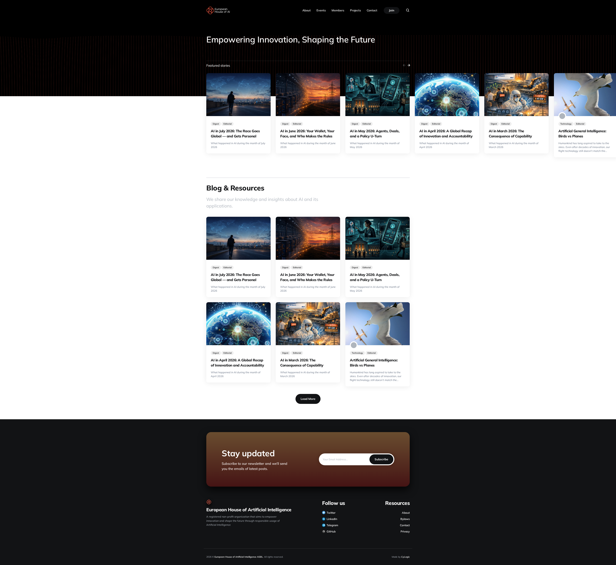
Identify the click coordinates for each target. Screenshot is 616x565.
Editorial (227, 123)
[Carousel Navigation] (406, 65)
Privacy (405, 531)
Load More (308, 399)
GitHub (331, 531)
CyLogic (405, 556)
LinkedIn (332, 519)
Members (338, 10)
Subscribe (381, 459)
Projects (355, 10)
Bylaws (405, 519)
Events (321, 10)
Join (391, 10)
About (306, 10)
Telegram (332, 525)
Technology (566, 123)
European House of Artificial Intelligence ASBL (238, 556)
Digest (216, 123)
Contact (372, 10)
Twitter (331, 512)
